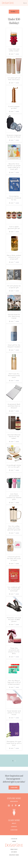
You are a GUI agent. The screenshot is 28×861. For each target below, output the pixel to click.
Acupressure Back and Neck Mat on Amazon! (14, 406)
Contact (14, 826)
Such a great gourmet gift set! (14, 227)
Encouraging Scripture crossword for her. (14, 198)
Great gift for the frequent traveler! (14, 346)
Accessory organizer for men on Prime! (14, 136)
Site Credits (14, 851)
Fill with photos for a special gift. (14, 286)
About (14, 823)
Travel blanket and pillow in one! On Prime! (14, 712)
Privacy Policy (14, 849)
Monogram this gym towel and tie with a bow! (14, 743)
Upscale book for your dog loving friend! (14, 316)
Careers (14, 841)
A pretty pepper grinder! (14, 107)
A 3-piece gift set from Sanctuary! (14, 78)
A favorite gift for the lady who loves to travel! (14, 558)
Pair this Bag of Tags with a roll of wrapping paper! (14, 682)
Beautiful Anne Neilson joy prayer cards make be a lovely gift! (14, 166)
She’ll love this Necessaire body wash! (14, 375)
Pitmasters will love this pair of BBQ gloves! (14, 619)
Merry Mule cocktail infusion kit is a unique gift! (14, 257)
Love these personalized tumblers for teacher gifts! (14, 496)
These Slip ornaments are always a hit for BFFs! (14, 650)
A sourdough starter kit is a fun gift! (14, 466)
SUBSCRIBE (14, 787)
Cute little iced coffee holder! (14, 50)
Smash (17, 854)
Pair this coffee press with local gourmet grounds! (14, 528)
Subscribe (14, 830)
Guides (13, 11)
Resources (14, 801)
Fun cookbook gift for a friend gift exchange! (14, 589)
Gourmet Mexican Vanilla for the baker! (14, 436)
